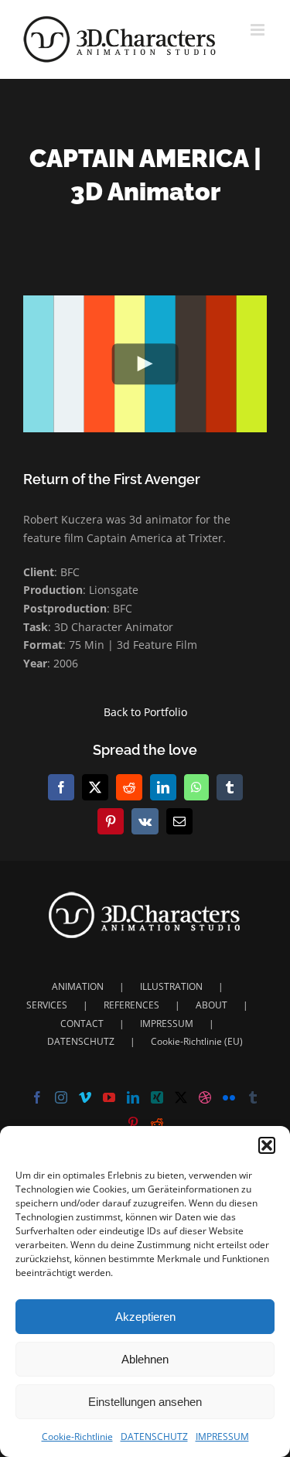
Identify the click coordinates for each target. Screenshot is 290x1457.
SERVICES (46, 1005)
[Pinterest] (133, 1123)
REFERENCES (131, 1005)
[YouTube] (109, 1097)
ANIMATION (78, 986)
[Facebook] (37, 1097)
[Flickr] (229, 1097)
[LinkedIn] (133, 1097)
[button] (267, 1145)
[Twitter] (181, 1097)
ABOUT (211, 1005)
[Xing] (157, 1097)
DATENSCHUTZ (154, 1436)
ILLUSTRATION (171, 986)
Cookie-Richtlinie (77, 1436)
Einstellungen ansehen (145, 1401)
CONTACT (82, 1023)
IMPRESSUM (222, 1436)
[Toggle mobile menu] (259, 30)
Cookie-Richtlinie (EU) (197, 1041)
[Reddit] (157, 1123)
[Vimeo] (85, 1097)
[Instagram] (61, 1097)
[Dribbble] (205, 1097)
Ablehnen (145, 1359)
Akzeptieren (145, 1316)
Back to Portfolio (145, 712)
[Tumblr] (253, 1097)
